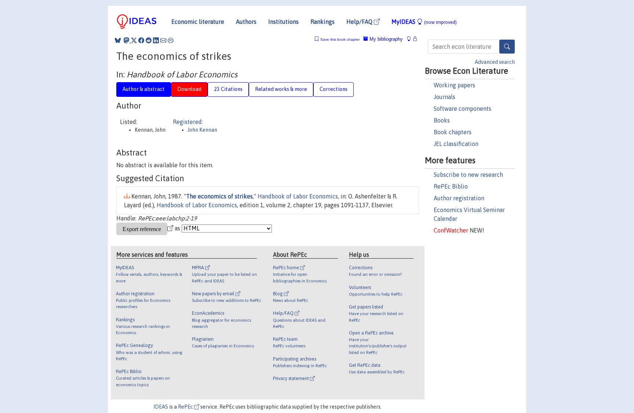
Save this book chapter (340, 39)
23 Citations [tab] (228, 89)
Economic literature (197, 21)
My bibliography (385, 39)
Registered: (188, 121)
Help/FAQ (360, 21)
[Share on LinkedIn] (156, 40)
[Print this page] (171, 40)
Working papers (454, 85)
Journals (444, 97)
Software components (462, 108)
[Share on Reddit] (149, 40)
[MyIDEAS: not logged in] (411, 39)
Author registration (459, 198)
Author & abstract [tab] (144, 89)
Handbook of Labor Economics (298, 196)
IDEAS (160, 407)
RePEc (186, 407)
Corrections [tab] (333, 89)
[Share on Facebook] (141, 40)
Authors (246, 21)
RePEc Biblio (451, 186)
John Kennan (202, 130)
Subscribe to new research (468, 174)
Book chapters (452, 132)
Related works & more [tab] (281, 89)
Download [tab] (189, 89)
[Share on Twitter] (134, 40)
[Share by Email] (163, 40)
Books (442, 120)
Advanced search (495, 62)
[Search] (507, 47)
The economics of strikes (219, 196)
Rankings (322, 21)
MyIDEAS (424, 21)
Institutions (283, 21)
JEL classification (456, 143)
